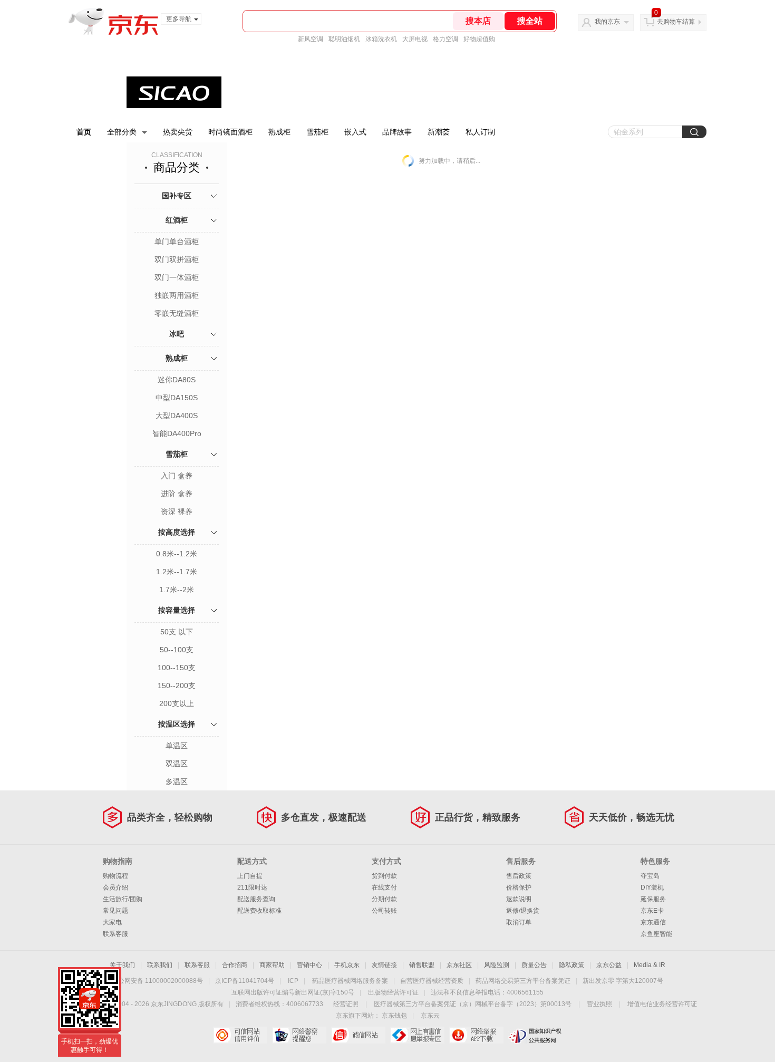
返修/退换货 (522, 910)
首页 (83, 132)
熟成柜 (279, 132)
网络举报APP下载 (476, 1035)
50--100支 (176, 649)
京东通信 (653, 922)
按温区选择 (176, 724)
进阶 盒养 (176, 493)
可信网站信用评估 (240, 1035)
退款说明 (518, 899)
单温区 (177, 745)
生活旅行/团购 (122, 899)
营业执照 (599, 1004)
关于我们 (122, 965)
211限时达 (252, 887)
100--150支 (177, 667)
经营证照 (346, 1004)
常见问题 (115, 910)
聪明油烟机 (344, 39)
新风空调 (310, 39)
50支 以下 (176, 631)
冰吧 (176, 334)
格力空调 (445, 39)
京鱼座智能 (656, 934)
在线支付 (384, 887)
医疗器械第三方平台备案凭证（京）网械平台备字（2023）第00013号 (472, 1004)
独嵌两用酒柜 (176, 295)
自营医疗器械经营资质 (431, 980)
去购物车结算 (676, 21)
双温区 (177, 763)
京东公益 (609, 965)
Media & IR (649, 965)
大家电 (112, 922)
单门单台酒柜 (176, 241)
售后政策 (518, 876)
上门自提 (250, 876)
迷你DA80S (177, 379)
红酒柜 (177, 220)
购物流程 (115, 876)
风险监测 (496, 965)
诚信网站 (358, 1035)
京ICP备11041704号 (244, 980)
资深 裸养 (176, 511)
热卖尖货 (177, 132)
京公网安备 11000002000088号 (157, 980)
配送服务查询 (256, 899)
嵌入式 (355, 132)
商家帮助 (272, 965)
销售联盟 (421, 965)
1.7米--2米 (176, 589)
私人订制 (480, 132)
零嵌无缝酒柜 (176, 313)
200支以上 (176, 703)
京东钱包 (394, 1015)
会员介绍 (115, 887)
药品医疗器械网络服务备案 (350, 980)
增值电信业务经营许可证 (662, 1004)
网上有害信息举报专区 (417, 1035)
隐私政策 (571, 965)
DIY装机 (652, 887)
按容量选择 (176, 610)
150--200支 (177, 685)
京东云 (430, 1015)
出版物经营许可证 (393, 992)
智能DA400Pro (176, 433)
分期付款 (384, 899)
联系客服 (115, 934)
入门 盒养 (176, 475)
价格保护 (518, 887)
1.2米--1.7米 (176, 571)
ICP (293, 980)
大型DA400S (177, 415)
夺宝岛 (650, 876)
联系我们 (159, 965)
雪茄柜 (317, 132)
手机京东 (347, 965)
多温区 (177, 781)
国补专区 (176, 195)
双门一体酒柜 (176, 277)
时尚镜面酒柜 (230, 132)
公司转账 (384, 910)
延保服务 (653, 899)
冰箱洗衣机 (381, 39)
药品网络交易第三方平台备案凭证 (523, 980)
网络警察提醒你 (299, 1035)
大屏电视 (415, 39)
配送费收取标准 (259, 910)
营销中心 (309, 965)
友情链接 (384, 965)
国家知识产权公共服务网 (535, 1035)
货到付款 (384, 876)
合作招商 (234, 965)
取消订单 (518, 922)
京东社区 (459, 965)
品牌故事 (397, 132)
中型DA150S (177, 397)
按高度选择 (176, 532)
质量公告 (534, 965)
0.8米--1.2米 (176, 553)
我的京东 (607, 21)
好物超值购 (479, 39)
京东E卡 (652, 910)
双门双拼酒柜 (176, 259)
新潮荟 (439, 132)
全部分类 (122, 132)
